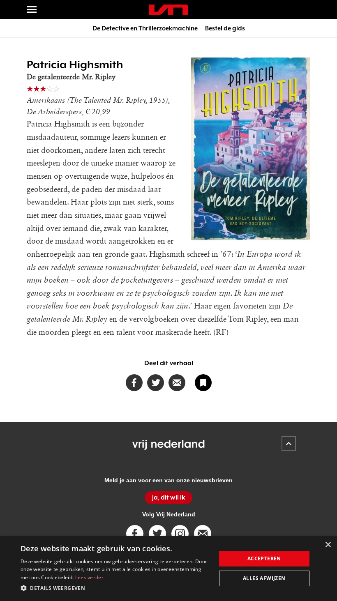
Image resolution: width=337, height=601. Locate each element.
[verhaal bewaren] (203, 382)
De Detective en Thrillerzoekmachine (145, 28)
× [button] (328, 545)
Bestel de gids (225, 28)
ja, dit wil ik (168, 497)
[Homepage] (168, 10)
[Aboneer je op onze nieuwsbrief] (202, 533)
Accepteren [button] (264, 558)
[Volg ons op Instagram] (180, 533)
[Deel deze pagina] (176, 382)
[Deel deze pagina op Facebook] (134, 382)
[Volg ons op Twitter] (157, 533)
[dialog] (168, 568)
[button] (115, 588)
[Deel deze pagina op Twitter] (155, 382)
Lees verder (89, 577)
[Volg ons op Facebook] (134, 533)
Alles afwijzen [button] (264, 578)
